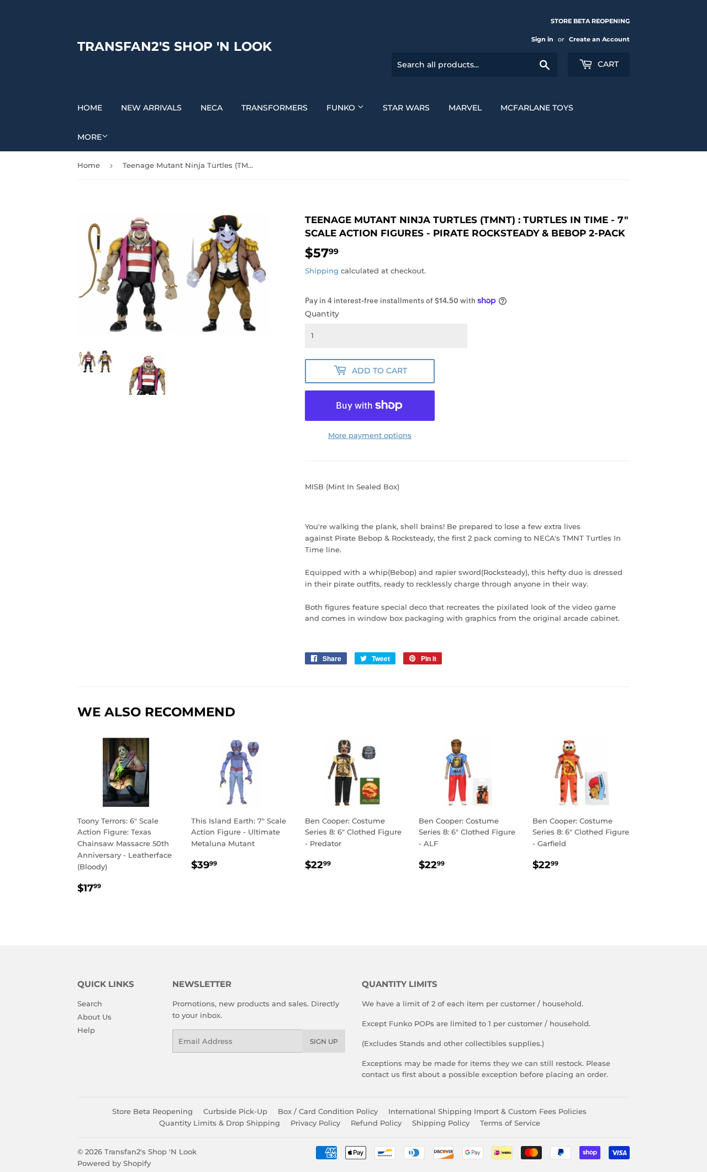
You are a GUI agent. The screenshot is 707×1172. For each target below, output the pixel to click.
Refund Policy (376, 1122)
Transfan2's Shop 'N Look (174, 46)
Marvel (465, 108)
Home (89, 108)
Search (89, 1003)
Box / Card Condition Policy (328, 1111)
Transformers (274, 108)
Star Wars (406, 108)
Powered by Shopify (114, 1163)
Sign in (542, 39)
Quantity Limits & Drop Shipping (219, 1122)
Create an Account (599, 39)
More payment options (369, 435)
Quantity (322, 314)
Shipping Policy (440, 1122)
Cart (607, 64)
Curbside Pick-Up (235, 1111)
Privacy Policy (315, 1122)
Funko (341, 108)
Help (86, 1030)
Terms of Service (510, 1122)
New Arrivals (151, 108)
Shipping (322, 270)
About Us (94, 1016)
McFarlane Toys (536, 108)
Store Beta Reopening (152, 1111)
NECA (212, 108)
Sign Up (324, 1041)
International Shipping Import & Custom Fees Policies (487, 1111)
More (89, 137)
